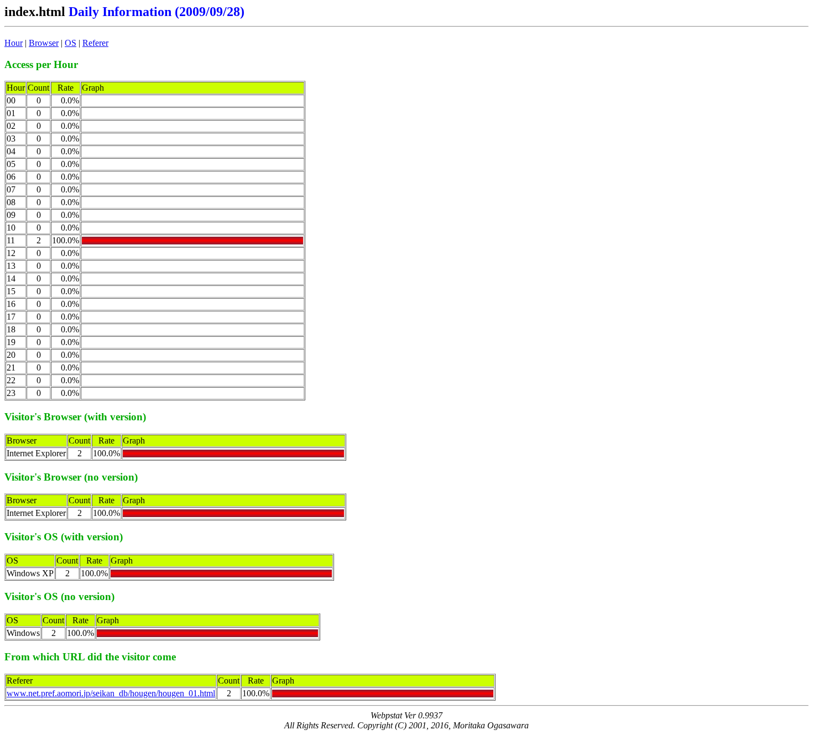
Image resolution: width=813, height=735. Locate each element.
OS (70, 43)
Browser (44, 43)
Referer (95, 43)
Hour (13, 43)
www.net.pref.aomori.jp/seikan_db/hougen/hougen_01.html (111, 693)
